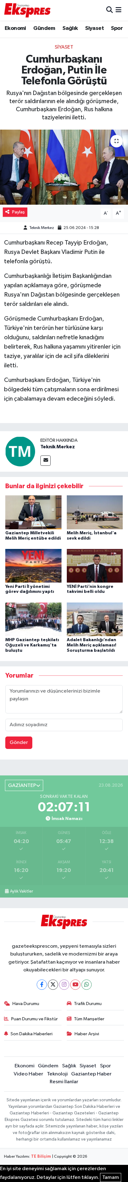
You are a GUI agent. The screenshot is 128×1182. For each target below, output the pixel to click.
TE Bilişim (41, 1157)
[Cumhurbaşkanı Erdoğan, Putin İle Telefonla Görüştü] (64, 167)
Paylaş (18, 212)
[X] (53, 984)
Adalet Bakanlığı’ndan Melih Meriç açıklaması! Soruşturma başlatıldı (91, 645)
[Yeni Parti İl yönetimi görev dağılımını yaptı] (33, 565)
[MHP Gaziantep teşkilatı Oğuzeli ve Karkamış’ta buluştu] (33, 619)
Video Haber (28, 1074)
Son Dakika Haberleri (32, 1034)
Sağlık (70, 28)
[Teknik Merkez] (20, 451)
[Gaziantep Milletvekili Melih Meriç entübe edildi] (33, 512)
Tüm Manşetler (89, 1019)
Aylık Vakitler (21, 891)
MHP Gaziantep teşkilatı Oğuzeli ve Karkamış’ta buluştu (32, 645)
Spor (117, 28)
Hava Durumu (25, 1003)
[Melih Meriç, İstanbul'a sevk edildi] (95, 512)
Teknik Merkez (41, 228)
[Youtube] (75, 984)
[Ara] (109, 10)
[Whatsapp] (86, 984)
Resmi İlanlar (64, 1081)
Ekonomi (15, 28)
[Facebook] (42, 984)
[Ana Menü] (118, 10)
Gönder (19, 742)
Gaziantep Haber (91, 1074)
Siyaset (94, 28)
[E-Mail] (45, 460)
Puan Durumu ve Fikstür (34, 1019)
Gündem (44, 28)
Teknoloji (57, 1074)
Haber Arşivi (87, 1034)
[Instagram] (64, 984)
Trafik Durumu (88, 1003)
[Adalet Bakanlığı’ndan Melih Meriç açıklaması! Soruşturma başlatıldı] (95, 619)
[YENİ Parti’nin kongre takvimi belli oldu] (95, 565)
